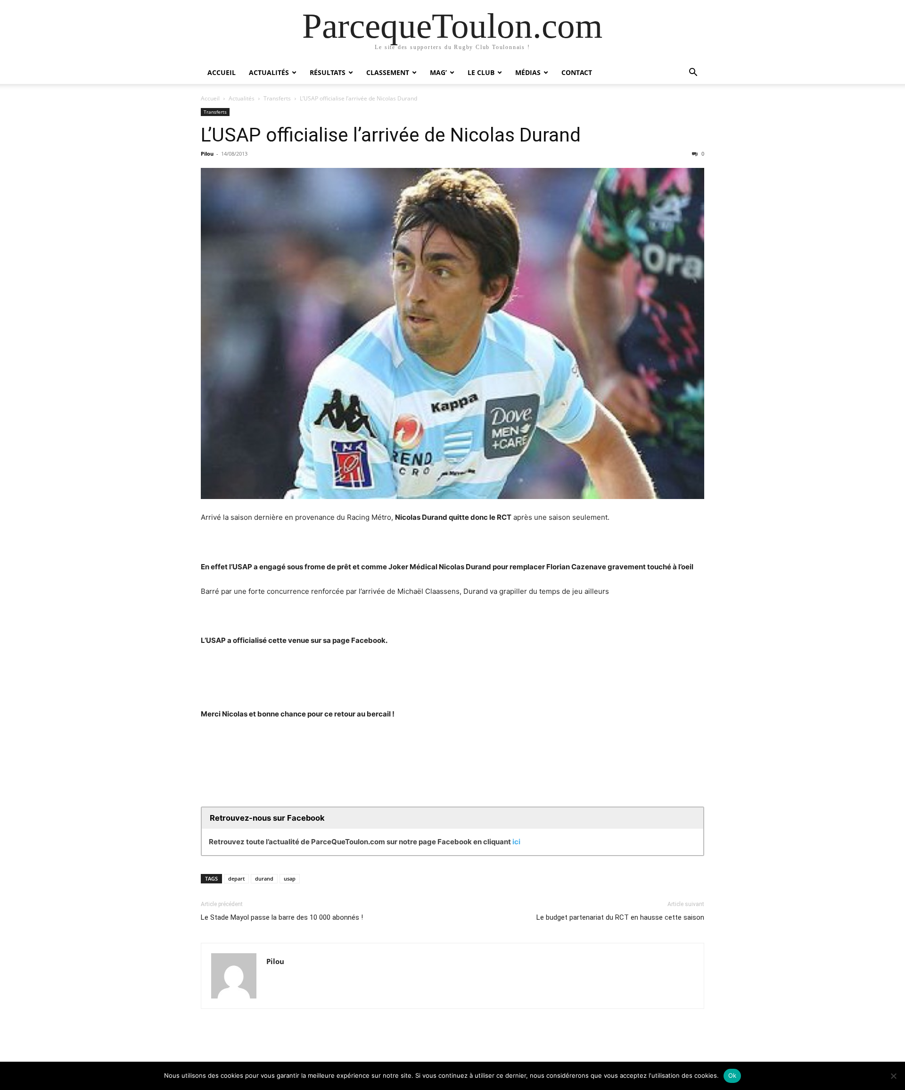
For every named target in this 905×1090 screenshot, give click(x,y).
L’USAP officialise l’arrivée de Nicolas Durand (391, 135)
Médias (528, 72)
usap (290, 878)
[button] (693, 73)
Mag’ (438, 72)
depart (236, 878)
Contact (576, 72)
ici (516, 841)
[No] (893, 1076)
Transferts (277, 98)
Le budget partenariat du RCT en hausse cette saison (620, 917)
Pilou (207, 153)
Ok (732, 1075)
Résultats (328, 72)
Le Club (481, 72)
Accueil (221, 72)
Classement (387, 72)
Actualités (269, 72)
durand (264, 878)
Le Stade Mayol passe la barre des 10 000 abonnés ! (282, 917)
